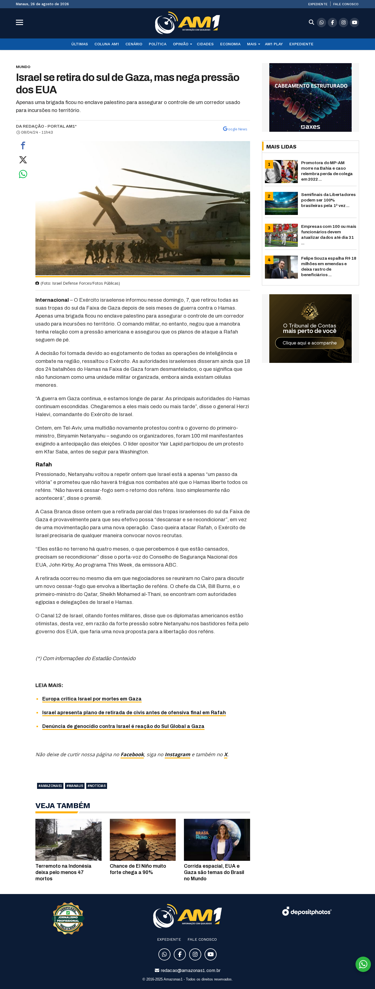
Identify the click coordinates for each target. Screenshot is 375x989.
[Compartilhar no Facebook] (23, 147)
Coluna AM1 (106, 44)
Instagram (177, 754)
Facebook (132, 754)
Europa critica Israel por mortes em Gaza (92, 699)
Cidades (205, 44)
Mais (251, 44)
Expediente (318, 4)
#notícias (97, 786)
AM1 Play (274, 44)
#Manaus (74, 786)
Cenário (133, 44)
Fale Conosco (346, 4)
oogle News (237, 129)
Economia (230, 44)
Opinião (180, 44)
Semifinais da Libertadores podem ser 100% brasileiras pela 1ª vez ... (328, 200)
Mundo (23, 67)
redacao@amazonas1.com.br (190, 970)
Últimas (79, 44)
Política (157, 44)
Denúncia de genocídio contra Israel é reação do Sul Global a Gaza (123, 726)
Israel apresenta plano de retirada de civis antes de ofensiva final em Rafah (134, 712)
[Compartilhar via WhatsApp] (23, 175)
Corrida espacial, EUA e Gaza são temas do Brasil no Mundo (214, 872)
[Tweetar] (23, 161)
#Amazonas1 (50, 786)
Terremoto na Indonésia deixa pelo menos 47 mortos (63, 872)
